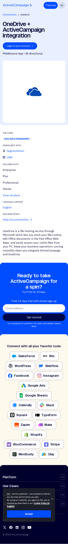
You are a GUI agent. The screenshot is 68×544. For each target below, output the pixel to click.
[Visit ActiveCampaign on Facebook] (11, 527)
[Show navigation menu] (61, 5)
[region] (29, 505)
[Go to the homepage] (17, 5)
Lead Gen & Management (16, 139)
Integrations (9, 15)
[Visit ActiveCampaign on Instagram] (23, 527)
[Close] (52, 499)
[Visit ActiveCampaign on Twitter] (4, 527)
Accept (29, 513)
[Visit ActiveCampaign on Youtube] (29, 527)
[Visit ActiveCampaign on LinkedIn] (17, 527)
